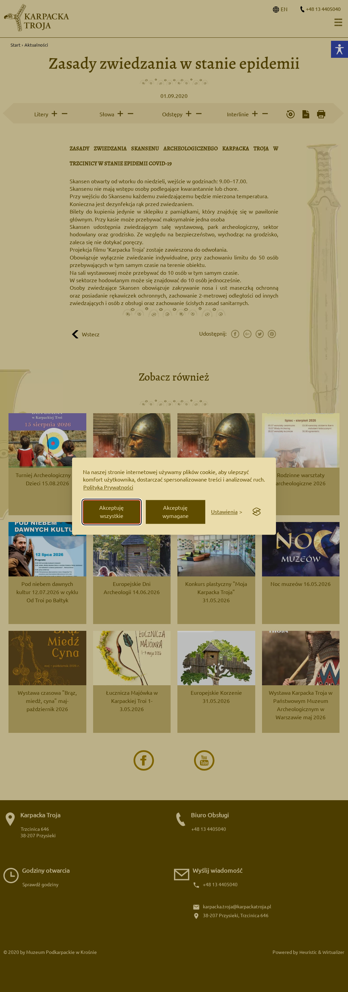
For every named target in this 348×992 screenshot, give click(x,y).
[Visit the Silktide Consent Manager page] (256, 511)
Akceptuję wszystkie (111, 512)
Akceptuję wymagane (175, 512)
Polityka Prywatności (108, 488)
